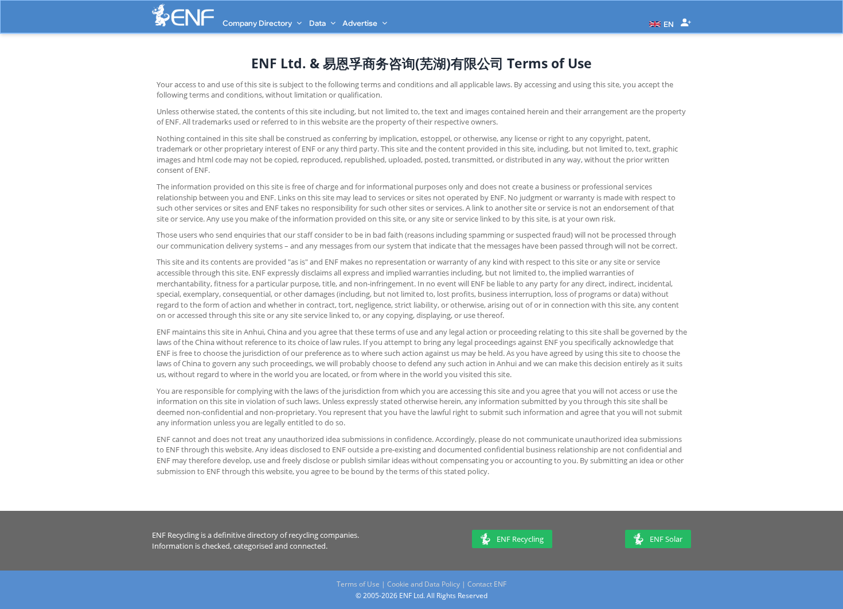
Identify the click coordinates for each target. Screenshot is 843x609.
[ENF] (183, 15)
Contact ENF (486, 584)
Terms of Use (358, 584)
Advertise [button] (360, 23)
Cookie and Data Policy (423, 584)
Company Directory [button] (258, 23)
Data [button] (318, 23)
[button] (660, 23)
